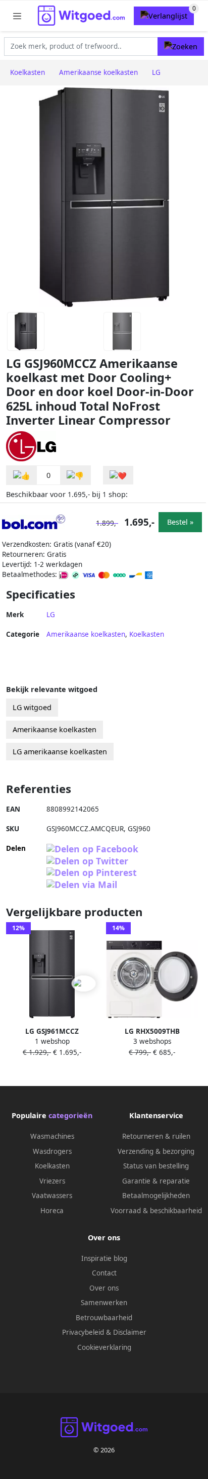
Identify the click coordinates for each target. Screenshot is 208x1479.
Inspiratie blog (104, 1258)
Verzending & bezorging (156, 1151)
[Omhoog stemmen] (22, 475)
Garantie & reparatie (156, 1181)
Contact (104, 1272)
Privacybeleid (83, 1332)
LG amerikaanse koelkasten (60, 751)
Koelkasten (146, 634)
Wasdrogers (52, 1151)
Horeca (52, 1210)
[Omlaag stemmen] (75, 475)
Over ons (104, 1288)
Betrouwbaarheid (104, 1317)
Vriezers (52, 1181)
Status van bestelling (156, 1165)
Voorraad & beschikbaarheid (156, 1210)
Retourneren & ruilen (156, 1136)
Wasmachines (52, 1136)
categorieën (70, 1115)
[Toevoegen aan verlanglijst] (118, 475)
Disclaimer (129, 1332)
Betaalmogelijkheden (156, 1195)
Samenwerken (104, 1302)
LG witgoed (32, 707)
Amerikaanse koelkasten (85, 634)
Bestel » (180, 522)
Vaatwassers (52, 1195)
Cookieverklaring (104, 1347)
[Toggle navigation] (17, 16)
